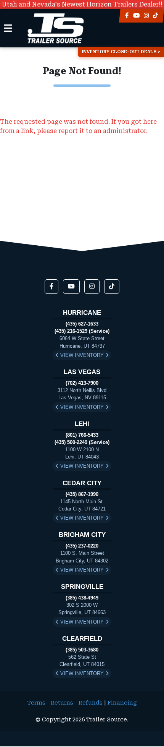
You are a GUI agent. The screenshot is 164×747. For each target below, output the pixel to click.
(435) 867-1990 (82, 494)
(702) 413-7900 (82, 383)
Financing (122, 703)
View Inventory (82, 355)
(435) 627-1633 (82, 324)
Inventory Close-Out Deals (119, 51)
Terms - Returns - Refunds (65, 703)
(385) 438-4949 (82, 598)
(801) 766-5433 (82, 435)
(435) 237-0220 (82, 546)
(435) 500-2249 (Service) (82, 442)
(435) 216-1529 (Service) (82, 331)
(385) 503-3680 (82, 650)
